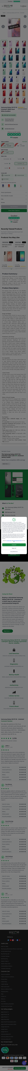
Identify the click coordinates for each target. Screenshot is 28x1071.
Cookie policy (9, 540)
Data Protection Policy (17, 540)
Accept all (14, 544)
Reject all (14, 548)
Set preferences (14, 551)
